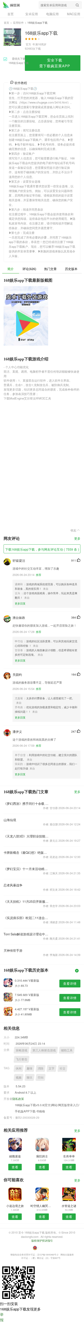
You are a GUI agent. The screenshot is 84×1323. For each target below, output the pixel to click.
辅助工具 (67, 1050)
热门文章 (50, 268)
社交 (62, 1068)
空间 (40, 1077)
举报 (2, 1317)
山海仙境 (10, 820)
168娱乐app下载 (11, 5)
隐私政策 (18, 1099)
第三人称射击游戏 (44, 1050)
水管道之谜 (69, 1206)
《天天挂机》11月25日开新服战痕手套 (27, 901)
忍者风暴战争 (13, 885)
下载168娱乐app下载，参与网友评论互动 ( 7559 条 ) (42, 549)
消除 (40, 1068)
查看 (15, 1167)
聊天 (29, 1077)
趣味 (29, 1068)
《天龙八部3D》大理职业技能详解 (27, 836)
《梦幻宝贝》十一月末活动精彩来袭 (27, 869)
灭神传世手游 (13, 950)
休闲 (19, 1068)
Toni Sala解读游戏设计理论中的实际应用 (27, 934)
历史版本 (71, 268)
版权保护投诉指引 (42, 1240)
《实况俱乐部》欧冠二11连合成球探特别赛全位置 (27, 917)
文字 (51, 1068)
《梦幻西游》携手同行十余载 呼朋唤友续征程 (27, 803)
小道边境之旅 (15, 1206)
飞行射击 (21, 1059)
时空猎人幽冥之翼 (42, 1206)
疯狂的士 (42, 1156)
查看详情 (70, 983)
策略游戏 (21, 1050)
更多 (77, 538)
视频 (19, 1077)
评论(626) (29, 268)
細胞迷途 (15, 1156)
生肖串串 (69, 1156)
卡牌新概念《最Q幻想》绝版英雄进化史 (27, 852)
